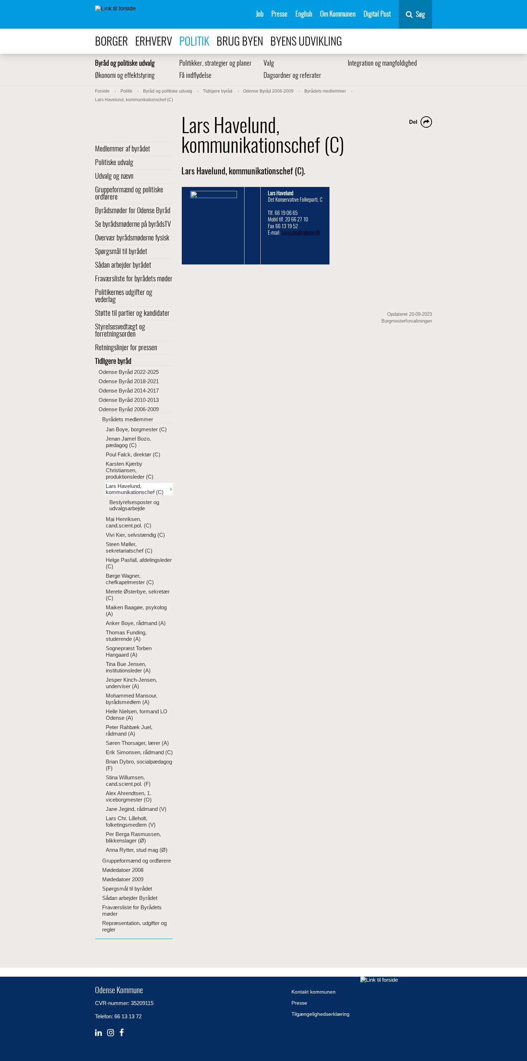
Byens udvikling (306, 42)
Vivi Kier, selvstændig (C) (135, 535)
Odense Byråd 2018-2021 (129, 381)
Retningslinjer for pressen (126, 348)
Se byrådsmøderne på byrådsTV (133, 224)
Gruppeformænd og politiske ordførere (129, 194)
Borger (111, 42)
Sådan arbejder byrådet (123, 265)
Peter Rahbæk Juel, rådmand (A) (129, 730)
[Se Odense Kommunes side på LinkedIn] (98, 1032)
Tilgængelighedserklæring (320, 1014)
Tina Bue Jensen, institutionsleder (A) (128, 667)
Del (413, 122)
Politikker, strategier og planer (215, 63)
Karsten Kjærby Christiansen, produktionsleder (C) (129, 470)
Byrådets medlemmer (127, 419)
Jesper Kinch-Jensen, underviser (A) (131, 683)
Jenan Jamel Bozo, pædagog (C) (128, 442)
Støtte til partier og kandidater (132, 313)
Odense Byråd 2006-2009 (129, 409)
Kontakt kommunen (313, 992)
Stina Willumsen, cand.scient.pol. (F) (128, 780)
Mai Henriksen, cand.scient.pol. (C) (128, 522)
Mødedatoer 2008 (122, 870)
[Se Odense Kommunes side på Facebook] (121, 1032)
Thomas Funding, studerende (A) (126, 635)
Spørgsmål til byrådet (121, 251)
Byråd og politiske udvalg (125, 63)
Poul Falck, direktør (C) (133, 454)
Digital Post (377, 14)
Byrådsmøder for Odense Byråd (132, 211)
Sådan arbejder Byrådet (129, 898)
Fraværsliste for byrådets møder (133, 279)
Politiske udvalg (114, 162)
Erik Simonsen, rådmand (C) (139, 752)
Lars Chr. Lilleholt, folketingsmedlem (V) (131, 821)
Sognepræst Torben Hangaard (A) (129, 651)
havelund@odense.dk (300, 233)
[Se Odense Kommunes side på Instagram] (110, 1032)
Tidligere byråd (113, 361)
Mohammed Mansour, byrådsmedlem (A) (131, 699)
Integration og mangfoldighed (382, 63)
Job (260, 14)
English (303, 14)
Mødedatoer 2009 (122, 879)
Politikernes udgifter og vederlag (123, 296)
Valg (269, 63)
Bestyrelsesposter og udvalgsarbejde (134, 505)
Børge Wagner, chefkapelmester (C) (130, 579)
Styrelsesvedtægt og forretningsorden (120, 331)
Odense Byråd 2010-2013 (129, 400)
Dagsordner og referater (292, 75)
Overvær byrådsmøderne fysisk (132, 238)
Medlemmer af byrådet (122, 149)
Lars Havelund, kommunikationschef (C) (134, 489)
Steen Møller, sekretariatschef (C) (129, 547)
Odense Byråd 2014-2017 (129, 391)
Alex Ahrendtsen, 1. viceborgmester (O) (129, 796)
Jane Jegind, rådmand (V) (136, 809)
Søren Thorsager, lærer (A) (137, 743)
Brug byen (240, 42)
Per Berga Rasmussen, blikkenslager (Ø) (133, 837)
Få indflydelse (195, 75)
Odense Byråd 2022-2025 (129, 372)
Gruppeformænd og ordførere (136, 861)
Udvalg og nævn (114, 176)
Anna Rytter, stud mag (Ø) (136, 850)
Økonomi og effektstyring (125, 75)
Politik (194, 42)
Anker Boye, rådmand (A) (136, 623)
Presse (279, 14)
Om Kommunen (338, 14)
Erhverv (153, 42)
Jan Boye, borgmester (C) (136, 429)
